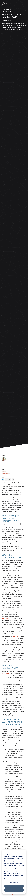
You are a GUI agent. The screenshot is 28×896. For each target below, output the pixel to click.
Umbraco (15, 636)
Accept (14, 886)
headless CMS (5, 673)
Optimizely (5, 618)
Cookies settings (14, 882)
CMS (4, 471)
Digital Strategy (6, 473)
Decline (14, 890)
